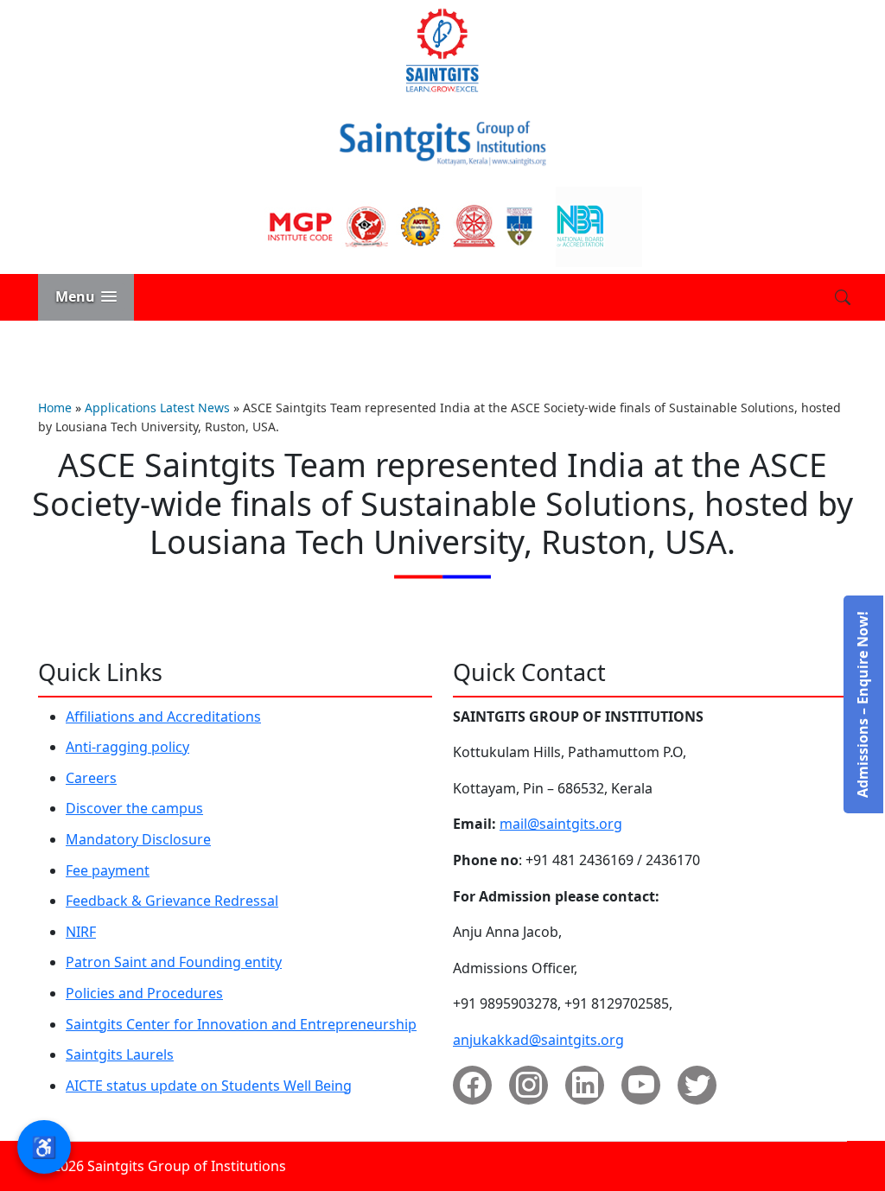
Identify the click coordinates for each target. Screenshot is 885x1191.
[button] (86, 297)
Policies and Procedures (144, 993)
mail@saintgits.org (561, 823)
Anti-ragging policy (127, 746)
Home (55, 407)
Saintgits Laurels (120, 1054)
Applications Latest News (157, 407)
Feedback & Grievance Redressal (172, 900)
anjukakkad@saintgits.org (538, 1039)
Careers (91, 777)
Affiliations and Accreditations (163, 716)
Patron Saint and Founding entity (174, 961)
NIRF (81, 931)
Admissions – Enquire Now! (862, 704)
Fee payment (108, 870)
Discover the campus (134, 808)
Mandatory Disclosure (138, 839)
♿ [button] (44, 1146)
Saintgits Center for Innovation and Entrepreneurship (241, 1024)
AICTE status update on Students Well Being (209, 1085)
